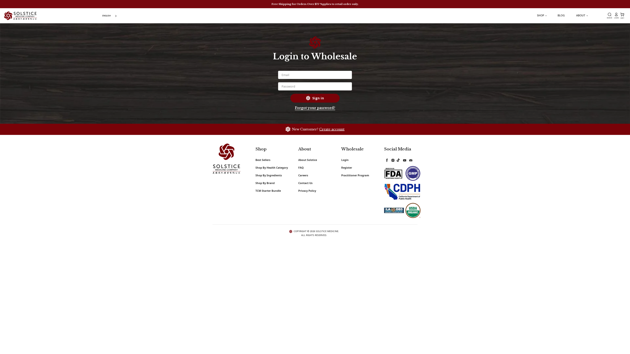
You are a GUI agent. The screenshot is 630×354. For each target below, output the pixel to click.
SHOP (541, 15)
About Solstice (307, 160)
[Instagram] (392, 159)
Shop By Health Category (271, 167)
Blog (561, 15)
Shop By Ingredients (268, 175)
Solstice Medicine (327, 231)
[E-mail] (410, 159)
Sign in (318, 98)
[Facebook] (386, 159)
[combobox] (110, 16)
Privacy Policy (307, 191)
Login (345, 160)
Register (346, 167)
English (106, 15)
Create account (332, 129)
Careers (303, 175)
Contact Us (305, 183)
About (581, 15)
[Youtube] (404, 159)
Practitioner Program (355, 175)
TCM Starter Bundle (268, 191)
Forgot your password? (315, 108)
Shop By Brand (265, 183)
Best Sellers (262, 160)
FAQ (301, 167)
